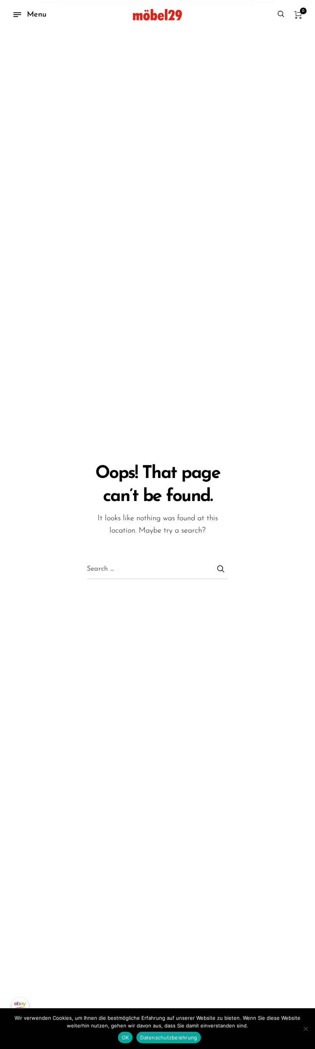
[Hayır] (305, 1028)
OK (125, 1037)
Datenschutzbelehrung (168, 1037)
